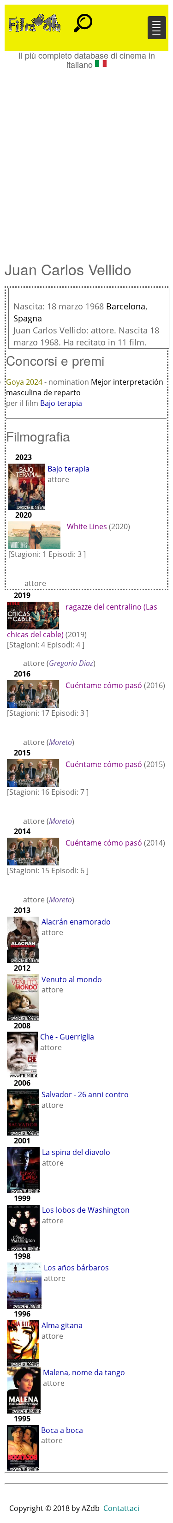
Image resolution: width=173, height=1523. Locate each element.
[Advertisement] (86, 160)
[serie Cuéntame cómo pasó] (35, 693)
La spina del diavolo (76, 1152)
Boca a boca (62, 1430)
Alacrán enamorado (76, 922)
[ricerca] (83, 19)
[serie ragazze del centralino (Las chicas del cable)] (35, 615)
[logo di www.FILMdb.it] (34, 22)
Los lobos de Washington (86, 1210)
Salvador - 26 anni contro (85, 1094)
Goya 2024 (25, 382)
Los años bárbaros (76, 1268)
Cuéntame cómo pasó (104, 685)
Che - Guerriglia (67, 1037)
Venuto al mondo (72, 979)
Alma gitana (62, 1325)
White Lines (87, 526)
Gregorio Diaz (71, 663)
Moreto (60, 742)
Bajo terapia (61, 403)
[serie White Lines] (36, 534)
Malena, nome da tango (84, 1372)
